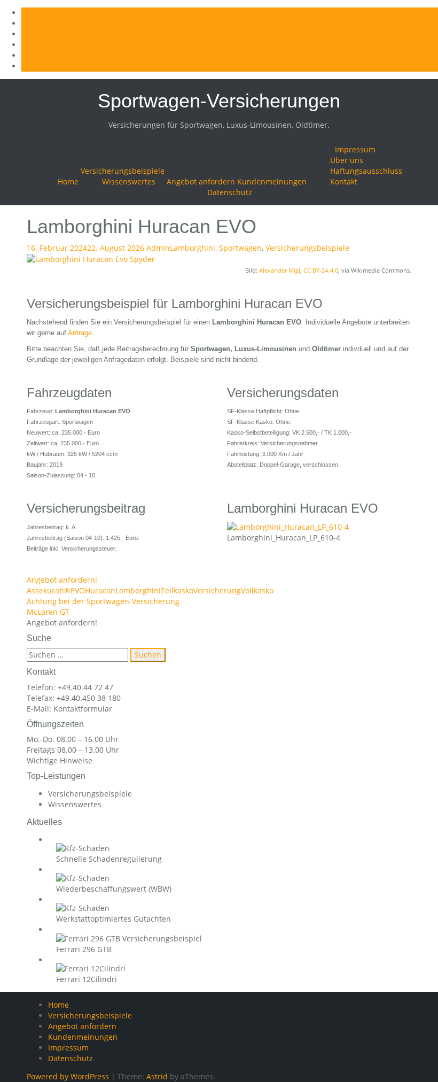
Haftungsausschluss (366, 171)
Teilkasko (177, 590)
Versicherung (217, 590)
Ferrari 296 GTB (84, 949)
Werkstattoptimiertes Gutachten (113, 919)
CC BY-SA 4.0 (320, 270)
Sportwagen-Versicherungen (219, 101)
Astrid (157, 1076)
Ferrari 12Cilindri (86, 979)
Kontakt (343, 181)
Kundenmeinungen (272, 181)
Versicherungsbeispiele (123, 171)
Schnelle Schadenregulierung (109, 859)
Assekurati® (49, 590)
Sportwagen (240, 248)
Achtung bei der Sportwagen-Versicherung (103, 601)
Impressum (355, 149)
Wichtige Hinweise (59, 760)
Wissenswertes (128, 181)
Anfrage (80, 333)
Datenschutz (229, 192)
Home (68, 181)
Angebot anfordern (201, 181)
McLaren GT (48, 612)
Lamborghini (192, 248)
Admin (158, 248)
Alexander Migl (279, 270)
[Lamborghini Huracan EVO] (91, 258)
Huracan (100, 590)
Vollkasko (257, 590)
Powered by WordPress (68, 1076)
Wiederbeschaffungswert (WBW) (113, 889)
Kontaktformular (82, 709)
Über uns (346, 160)
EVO (78, 590)
